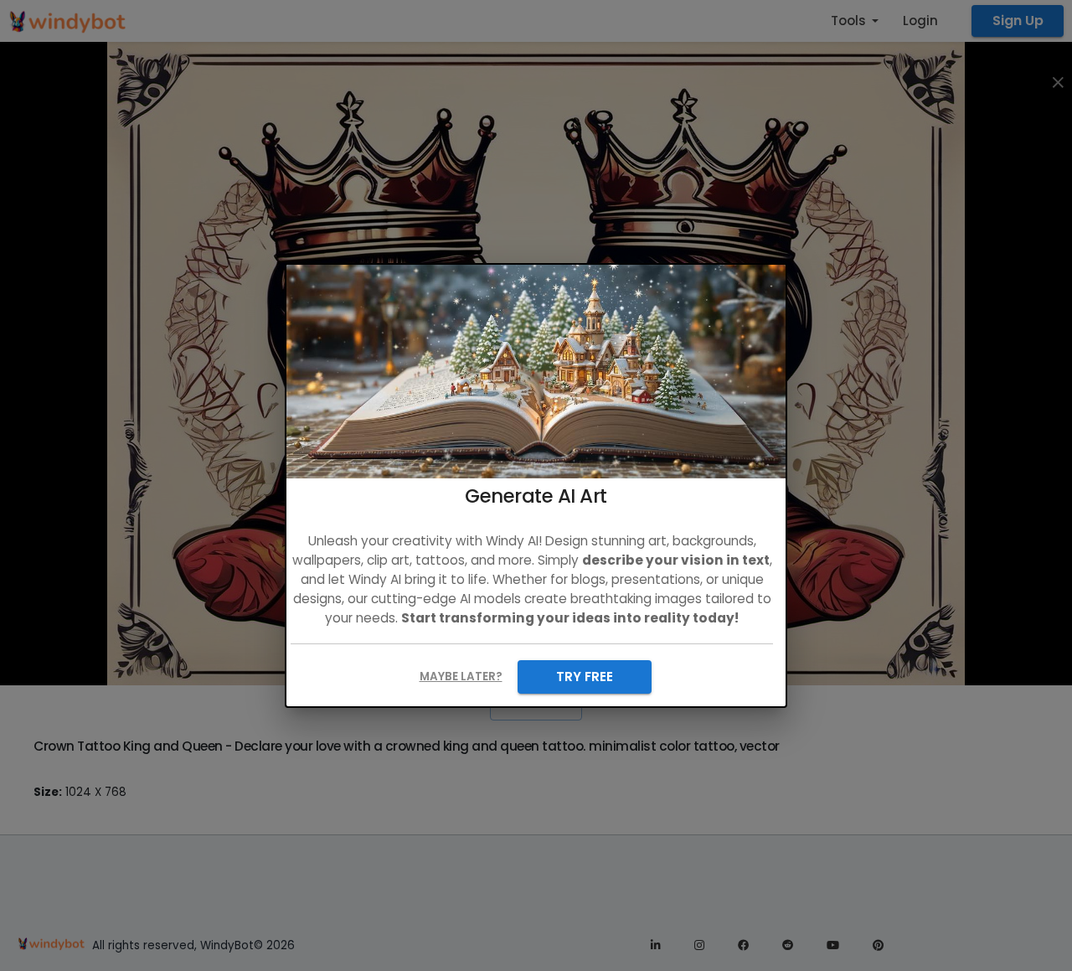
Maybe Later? (461, 676)
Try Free (584, 676)
